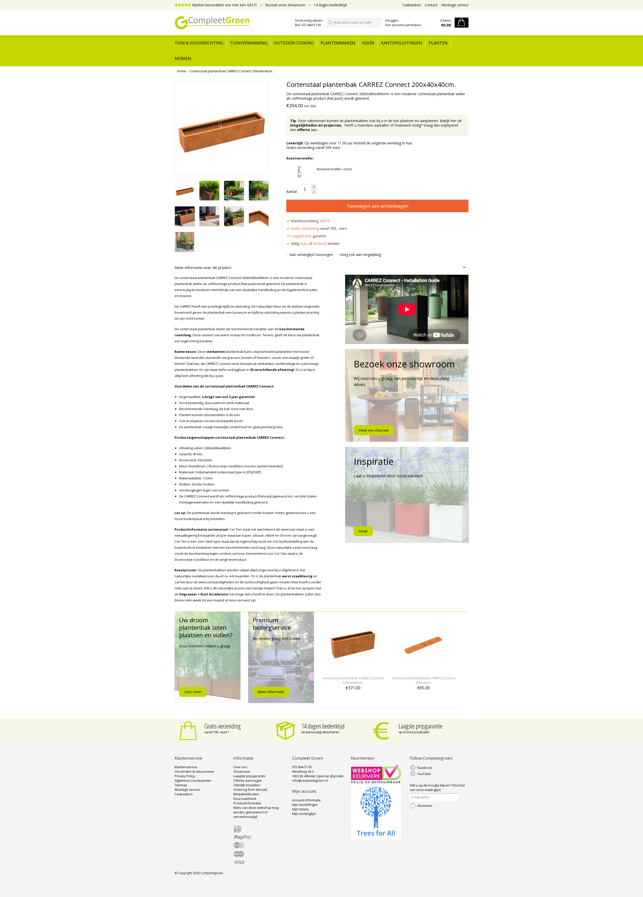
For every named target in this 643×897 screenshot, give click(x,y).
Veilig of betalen (315, 243)
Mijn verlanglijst (304, 813)
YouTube (424, 773)
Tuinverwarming (248, 43)
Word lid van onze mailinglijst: (437, 787)
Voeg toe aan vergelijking (360, 254)
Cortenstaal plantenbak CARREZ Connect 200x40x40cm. (231, 71)
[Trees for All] (376, 838)
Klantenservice (186, 767)
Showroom (241, 771)
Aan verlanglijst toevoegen (312, 254)
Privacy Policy (185, 776)
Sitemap (181, 785)
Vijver (368, 43)
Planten (438, 43)
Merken (183, 58)
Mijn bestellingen (305, 804)
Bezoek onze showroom (284, 5)
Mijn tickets (300, 809)
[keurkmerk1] (376, 782)
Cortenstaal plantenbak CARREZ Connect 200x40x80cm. (353, 680)
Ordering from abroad (250, 789)
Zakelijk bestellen (246, 785)
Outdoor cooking (294, 43)
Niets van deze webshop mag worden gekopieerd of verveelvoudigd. (256, 812)
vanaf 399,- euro (319, 228)
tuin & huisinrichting (199, 43)
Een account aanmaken (403, 25)
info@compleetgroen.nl (310, 780)
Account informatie (306, 800)
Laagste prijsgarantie (421, 726)
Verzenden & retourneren (194, 771)
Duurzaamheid (244, 798)
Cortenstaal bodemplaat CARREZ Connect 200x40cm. (423, 680)
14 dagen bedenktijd (330, 5)
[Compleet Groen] (232, 22)
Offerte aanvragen (247, 780)
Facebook (424, 767)
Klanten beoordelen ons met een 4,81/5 (224, 5)
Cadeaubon (411, 5)
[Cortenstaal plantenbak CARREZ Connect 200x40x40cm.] (185, 199)
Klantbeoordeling (310, 220)
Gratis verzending (222, 726)
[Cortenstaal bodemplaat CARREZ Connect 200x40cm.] (423, 668)
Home (181, 71)
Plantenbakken (337, 43)
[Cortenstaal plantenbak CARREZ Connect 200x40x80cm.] (353, 668)
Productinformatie (247, 803)
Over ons (240, 767)
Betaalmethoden (246, 794)
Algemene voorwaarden (193, 780)
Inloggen (391, 20)
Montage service (454, 5)
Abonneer (425, 805)
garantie (308, 236)
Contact (431, 5)
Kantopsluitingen (401, 43)
